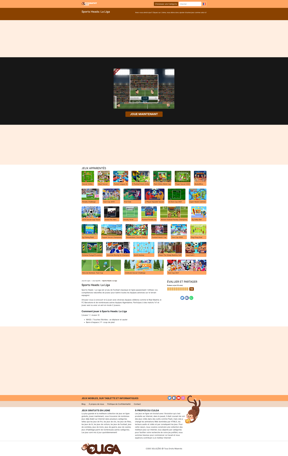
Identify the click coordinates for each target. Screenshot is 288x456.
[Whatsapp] (191, 298)
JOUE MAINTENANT (144, 114)
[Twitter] (182, 298)
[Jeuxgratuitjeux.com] (89, 3)
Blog (83, 404)
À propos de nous (96, 404)
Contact (137, 404)
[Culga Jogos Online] (101, 448)
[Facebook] (187, 298)
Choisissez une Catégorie (166, 4)
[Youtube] (179, 398)
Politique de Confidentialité (118, 404)
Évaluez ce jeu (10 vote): (175, 285)
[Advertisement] (144, 38)
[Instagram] (183, 398)
